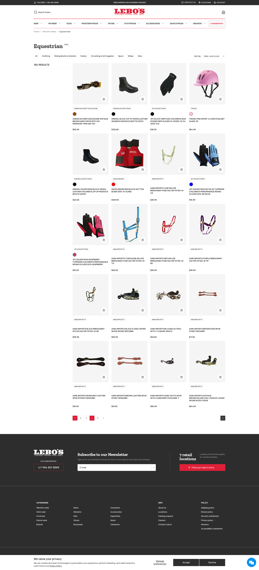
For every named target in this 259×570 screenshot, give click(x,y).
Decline (212, 562)
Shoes (76, 520)
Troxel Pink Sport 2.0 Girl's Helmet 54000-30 (207, 120)
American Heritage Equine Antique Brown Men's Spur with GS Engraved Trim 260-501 (90, 121)
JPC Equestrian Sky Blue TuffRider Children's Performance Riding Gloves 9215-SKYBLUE (206, 191)
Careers (162, 520)
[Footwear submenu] (139, 23)
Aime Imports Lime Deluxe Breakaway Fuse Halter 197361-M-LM (167, 190)
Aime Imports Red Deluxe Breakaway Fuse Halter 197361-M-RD (167, 261)
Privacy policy (207, 520)
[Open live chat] (251, 562)
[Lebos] (129, 11)
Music (113, 520)
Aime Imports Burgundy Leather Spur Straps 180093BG (89, 396)
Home (36, 31)
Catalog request (165, 516)
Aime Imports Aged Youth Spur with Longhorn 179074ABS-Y (166, 396)
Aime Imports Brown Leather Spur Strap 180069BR (128, 396)
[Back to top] (222, 418)
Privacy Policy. (56, 566)
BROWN (74, 114)
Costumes (115, 507)
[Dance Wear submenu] (186, 23)
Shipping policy (207, 507)
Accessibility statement (212, 528)
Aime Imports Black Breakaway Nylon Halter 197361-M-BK (88, 330)
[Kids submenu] (74, 23)
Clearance (115, 524)
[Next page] (103, 418)
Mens (76, 507)
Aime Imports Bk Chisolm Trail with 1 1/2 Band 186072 (165, 330)
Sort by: (197, 56)
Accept (186, 562)
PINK (191, 114)
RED (113, 184)
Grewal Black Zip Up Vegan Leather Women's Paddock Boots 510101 (129, 120)
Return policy (207, 512)
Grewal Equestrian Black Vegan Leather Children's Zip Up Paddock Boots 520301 (90, 191)
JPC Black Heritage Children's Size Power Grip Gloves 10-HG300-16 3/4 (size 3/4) (168, 121)
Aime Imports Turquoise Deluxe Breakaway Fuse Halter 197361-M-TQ (128, 261)
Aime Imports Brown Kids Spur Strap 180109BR (204, 330)
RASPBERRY (74, 254)
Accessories (116, 512)
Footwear (40, 516)
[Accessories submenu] (162, 23)
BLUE (191, 184)
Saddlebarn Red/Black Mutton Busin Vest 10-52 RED (127, 190)
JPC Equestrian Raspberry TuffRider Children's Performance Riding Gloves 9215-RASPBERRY (90, 262)
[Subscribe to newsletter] (153, 467)
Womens (77, 512)
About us (162, 507)
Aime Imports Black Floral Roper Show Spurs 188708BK (128, 330)
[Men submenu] (41, 23)
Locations (162, 512)
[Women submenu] (59, 23)
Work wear (41, 512)
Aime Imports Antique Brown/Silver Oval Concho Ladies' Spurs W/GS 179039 (207, 398)
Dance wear (41, 520)
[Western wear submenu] (101, 23)
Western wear (42, 507)
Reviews (205, 524)
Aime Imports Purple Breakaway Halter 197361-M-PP (205, 259)
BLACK (113, 114)
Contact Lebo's (165, 524)
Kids (75, 516)
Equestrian (115, 516)
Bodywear (78, 524)
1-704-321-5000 (52, 3)
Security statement (210, 516)
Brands (39, 524)
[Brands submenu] (204, 23)
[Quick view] (104, 99)
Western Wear (49, 31)
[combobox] (63, 12)
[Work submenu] (117, 23)
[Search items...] (36, 12)
